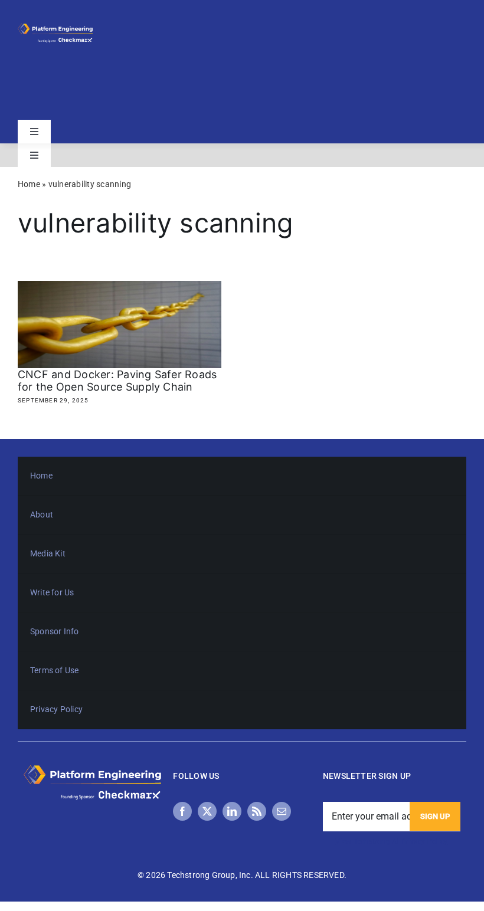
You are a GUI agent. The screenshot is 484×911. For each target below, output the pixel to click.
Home (29, 184)
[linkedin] (232, 811)
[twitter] (207, 811)
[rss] (256, 811)
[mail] (281, 811)
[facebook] (182, 811)
